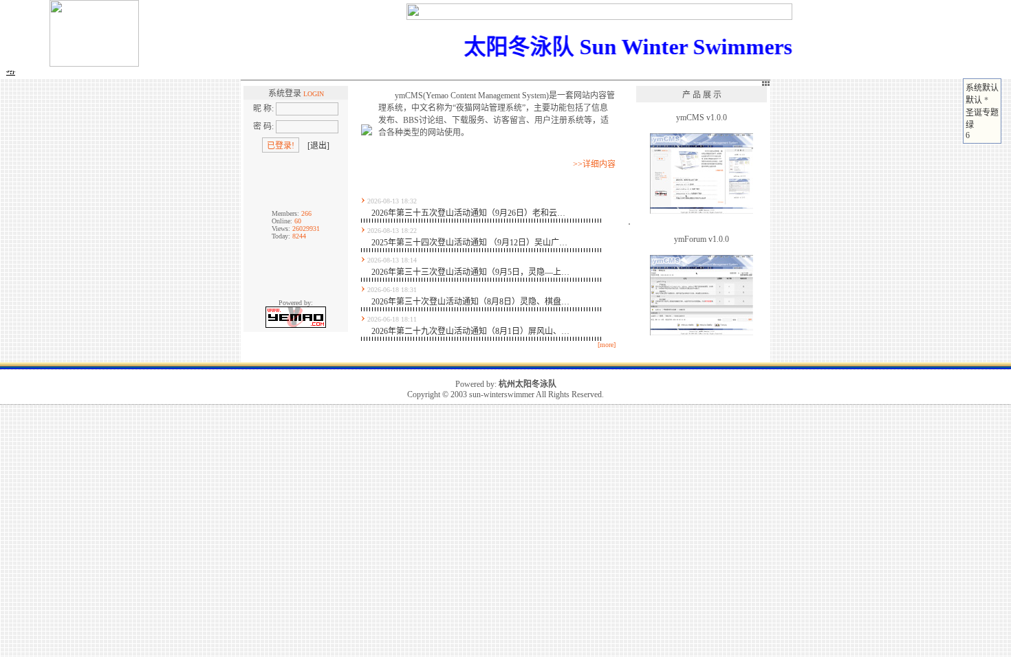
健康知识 (418, 73)
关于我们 (497, 73)
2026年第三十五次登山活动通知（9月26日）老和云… (468, 213)
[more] (607, 344)
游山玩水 (332, 73)
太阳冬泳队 (111, 73)
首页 (29, 73)
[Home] (10, 73)
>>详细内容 (594, 164)
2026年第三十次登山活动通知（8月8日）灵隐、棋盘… (470, 302)
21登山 (59, 73)
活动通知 (158, 73)
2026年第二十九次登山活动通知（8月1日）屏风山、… (470, 331)
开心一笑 (375, 73)
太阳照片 (202, 73)
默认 (974, 100)
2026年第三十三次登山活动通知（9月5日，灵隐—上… (470, 272)
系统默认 (982, 88)
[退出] (318, 146)
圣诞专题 (982, 113)
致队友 (458, 73)
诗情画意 (245, 73)
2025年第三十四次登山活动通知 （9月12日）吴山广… (469, 242)
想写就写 (288, 73)
